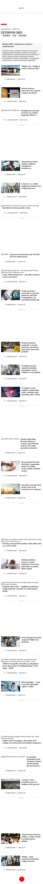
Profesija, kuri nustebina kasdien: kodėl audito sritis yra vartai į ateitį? (22, 545)
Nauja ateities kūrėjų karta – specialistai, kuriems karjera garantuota (21, 276)
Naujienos (5, 29)
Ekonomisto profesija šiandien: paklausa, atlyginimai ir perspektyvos (29, 165)
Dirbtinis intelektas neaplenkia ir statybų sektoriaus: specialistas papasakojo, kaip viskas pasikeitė (30, 347)
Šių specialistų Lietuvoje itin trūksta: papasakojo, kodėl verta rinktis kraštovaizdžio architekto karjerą (31, 466)
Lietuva (16, 29)
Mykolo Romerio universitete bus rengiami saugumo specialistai (30, 91)
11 (4, 212)
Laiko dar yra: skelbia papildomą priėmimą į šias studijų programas (31, 186)
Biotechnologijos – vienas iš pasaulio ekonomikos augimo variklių (30, 684)
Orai (14, 35)
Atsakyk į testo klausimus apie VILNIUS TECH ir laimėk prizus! (25, 256)
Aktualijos (6, 35)
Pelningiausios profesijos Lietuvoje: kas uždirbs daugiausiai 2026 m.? (30, 113)
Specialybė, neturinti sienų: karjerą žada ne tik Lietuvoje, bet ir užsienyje (31, 487)
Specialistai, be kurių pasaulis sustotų (16, 208)
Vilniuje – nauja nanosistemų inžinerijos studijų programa (30, 859)
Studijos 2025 (10, 79)
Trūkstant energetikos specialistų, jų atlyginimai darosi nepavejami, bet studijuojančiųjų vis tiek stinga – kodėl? (20, 666)
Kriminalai (22, 35)
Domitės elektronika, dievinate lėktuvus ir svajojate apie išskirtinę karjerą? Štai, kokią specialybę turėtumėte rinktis (29, 443)
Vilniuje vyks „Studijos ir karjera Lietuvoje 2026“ (30, 67)
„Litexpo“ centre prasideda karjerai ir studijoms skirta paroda (30, 782)
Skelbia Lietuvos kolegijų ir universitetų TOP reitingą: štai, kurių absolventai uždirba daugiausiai (22, 742)
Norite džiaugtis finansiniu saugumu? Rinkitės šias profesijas (31, 640)
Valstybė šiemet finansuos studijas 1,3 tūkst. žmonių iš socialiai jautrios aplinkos (31, 838)
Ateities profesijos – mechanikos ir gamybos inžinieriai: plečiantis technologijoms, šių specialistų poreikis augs (30, 295)
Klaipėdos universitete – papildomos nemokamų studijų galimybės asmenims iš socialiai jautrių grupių (20, 589)
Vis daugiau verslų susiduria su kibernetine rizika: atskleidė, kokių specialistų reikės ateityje (30, 391)
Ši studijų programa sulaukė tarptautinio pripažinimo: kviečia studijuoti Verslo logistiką (30, 369)
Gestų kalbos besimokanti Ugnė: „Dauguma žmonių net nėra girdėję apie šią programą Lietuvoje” (34, 761)
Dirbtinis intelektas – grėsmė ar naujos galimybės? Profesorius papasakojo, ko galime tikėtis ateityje (30, 564)
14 (4, 120)
